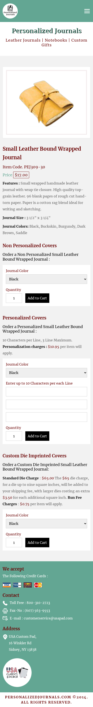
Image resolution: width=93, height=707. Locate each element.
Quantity (13, 290)
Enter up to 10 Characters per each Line (39, 383)
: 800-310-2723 (30, 603)
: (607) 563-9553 (30, 610)
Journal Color (17, 271)
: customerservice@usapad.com (41, 618)
